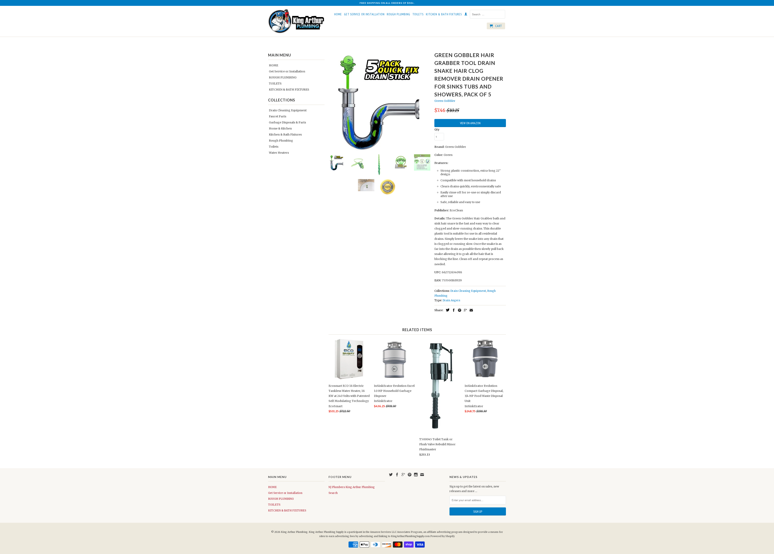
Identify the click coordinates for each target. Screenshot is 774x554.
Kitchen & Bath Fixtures (285, 134)
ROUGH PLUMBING (398, 14)
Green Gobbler (444, 101)
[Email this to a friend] (470, 310)
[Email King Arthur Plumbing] (422, 474)
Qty (436, 129)
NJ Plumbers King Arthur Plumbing (352, 487)
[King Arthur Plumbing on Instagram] (416, 474)
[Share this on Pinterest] (458, 310)
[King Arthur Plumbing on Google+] (403, 474)
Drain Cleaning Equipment (288, 110)
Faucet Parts (277, 116)
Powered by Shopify (442, 536)
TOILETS (418, 14)
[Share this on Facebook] (452, 310)
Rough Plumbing (281, 140)
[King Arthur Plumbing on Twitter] (391, 474)
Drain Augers (451, 300)
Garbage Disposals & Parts (287, 122)
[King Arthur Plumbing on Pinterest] (409, 474)
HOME (338, 14)
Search (333, 493)
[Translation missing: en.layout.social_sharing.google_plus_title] (464, 310)
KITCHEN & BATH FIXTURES (444, 14)
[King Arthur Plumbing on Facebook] (397, 474)
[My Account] (466, 14)
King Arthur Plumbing (294, 531)
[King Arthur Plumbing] (296, 21)
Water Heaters (279, 152)
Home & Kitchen (280, 128)
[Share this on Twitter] (446, 310)
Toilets (273, 146)
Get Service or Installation (364, 14)
